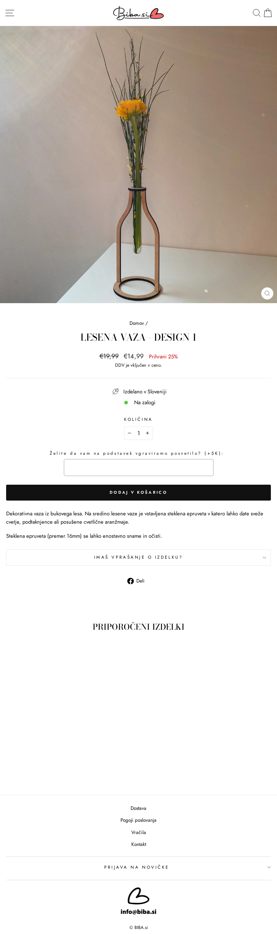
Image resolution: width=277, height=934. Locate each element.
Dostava (138, 808)
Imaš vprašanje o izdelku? (138, 557)
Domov (136, 323)
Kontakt (138, 844)
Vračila (138, 832)
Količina (138, 419)
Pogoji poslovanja (138, 820)
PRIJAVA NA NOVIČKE (136, 867)
